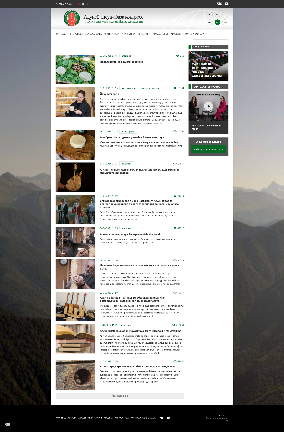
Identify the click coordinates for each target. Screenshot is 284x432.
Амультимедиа (179, 33)
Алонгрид (126, 55)
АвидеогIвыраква (150, 88)
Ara (225, 22)
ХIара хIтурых (161, 33)
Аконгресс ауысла (72, 33)
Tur (225, 14)
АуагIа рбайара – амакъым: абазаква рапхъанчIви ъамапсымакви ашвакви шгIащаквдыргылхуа (133, 299)
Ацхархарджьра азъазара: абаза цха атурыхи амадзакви (138, 366)
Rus (210, 14)
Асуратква (126, 163)
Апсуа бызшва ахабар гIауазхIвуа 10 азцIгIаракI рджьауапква (140, 331)
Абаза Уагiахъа (93, 33)
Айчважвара (197, 33)
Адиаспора (144, 33)
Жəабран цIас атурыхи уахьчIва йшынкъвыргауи (132, 137)
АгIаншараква (111, 33)
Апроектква (128, 33)
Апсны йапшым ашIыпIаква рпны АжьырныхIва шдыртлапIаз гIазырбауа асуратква (139, 171)
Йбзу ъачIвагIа (109, 94)
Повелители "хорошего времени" (122, 62)
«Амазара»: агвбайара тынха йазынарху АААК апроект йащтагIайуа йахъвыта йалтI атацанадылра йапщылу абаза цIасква (139, 204)
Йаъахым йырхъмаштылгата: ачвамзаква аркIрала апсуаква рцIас (139, 266)
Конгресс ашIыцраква (143, 417)
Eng (217, 14)
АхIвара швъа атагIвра (208, 149)
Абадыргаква (85, 417)
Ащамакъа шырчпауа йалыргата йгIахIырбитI (130, 234)
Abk (210, 22)
